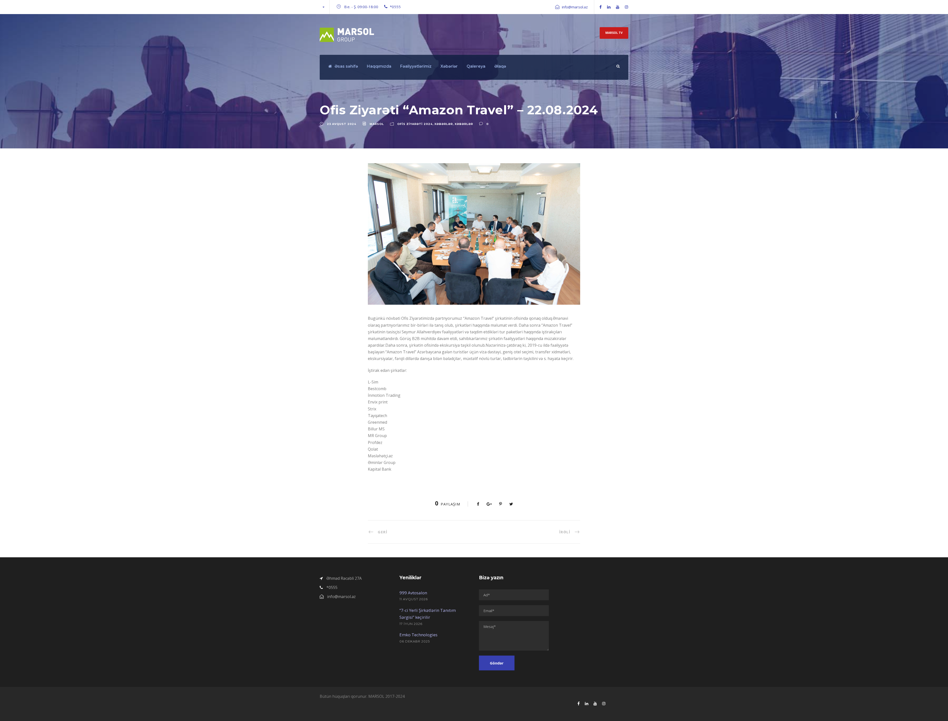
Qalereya (476, 66)
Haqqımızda (379, 66)
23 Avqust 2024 (341, 124)
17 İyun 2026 (410, 624)
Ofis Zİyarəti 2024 (415, 124)
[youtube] (617, 7)
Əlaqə (500, 66)
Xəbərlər (449, 66)
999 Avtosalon (413, 593)
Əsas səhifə (346, 66)
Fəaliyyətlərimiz (416, 66)
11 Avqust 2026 (413, 599)
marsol (377, 124)
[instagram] (626, 7)
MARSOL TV (614, 33)
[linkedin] (609, 7)
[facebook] (600, 7)
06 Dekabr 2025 (414, 641)
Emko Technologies (418, 635)
